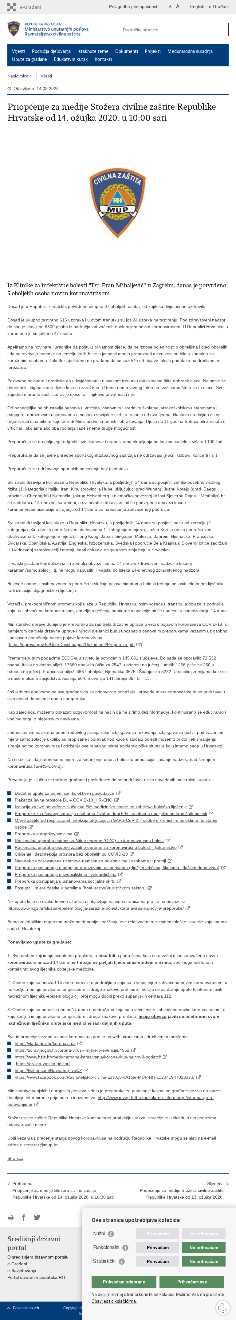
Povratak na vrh (26, 1308)
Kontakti (103, 59)
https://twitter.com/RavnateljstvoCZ (48, 1070)
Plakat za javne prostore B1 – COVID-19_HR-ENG (63, 800)
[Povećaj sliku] (118, 201)
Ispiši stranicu (10, 1217)
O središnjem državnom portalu (38, 1257)
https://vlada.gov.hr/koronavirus (45, 1043)
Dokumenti (126, 51)
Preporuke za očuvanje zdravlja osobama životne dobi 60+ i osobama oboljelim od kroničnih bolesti (111, 813)
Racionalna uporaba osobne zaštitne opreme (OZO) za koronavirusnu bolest (89, 840)
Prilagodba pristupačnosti (133, 6)
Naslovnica (18, 75)
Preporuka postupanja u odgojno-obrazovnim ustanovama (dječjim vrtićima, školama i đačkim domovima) (117, 867)
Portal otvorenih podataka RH (36, 1277)
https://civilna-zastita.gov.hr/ (43, 1063)
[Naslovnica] (62, 29)
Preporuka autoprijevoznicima (44, 833)
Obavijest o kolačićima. (114, 1301)
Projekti (153, 51)
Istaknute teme (92, 51)
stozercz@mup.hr (40, 1144)
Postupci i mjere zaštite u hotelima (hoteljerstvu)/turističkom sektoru (80, 887)
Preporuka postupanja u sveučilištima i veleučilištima (65, 874)
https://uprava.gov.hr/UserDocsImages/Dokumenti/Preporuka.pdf (72, 644)
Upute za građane (29, 59)
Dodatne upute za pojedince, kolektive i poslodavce (64, 793)
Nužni (99, 1233)
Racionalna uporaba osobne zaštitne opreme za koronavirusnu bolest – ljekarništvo (96, 847)
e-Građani (219, 6)
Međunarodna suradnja (190, 51)
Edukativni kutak (71, 59)
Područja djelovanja (51, 51)
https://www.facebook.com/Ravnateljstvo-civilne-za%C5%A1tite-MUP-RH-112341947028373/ (105, 1077)
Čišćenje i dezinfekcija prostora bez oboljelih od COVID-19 (71, 854)
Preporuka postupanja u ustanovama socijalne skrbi (65, 881)
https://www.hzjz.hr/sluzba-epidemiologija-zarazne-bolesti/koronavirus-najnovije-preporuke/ (95, 908)
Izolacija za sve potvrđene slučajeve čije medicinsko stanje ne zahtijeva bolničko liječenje (101, 806)
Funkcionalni (106, 1247)
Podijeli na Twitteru (37, 1217)
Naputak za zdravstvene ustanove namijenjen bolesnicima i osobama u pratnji (90, 860)
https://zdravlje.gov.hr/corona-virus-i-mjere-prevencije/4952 (72, 1050)
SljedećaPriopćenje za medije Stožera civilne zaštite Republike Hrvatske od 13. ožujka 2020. (182, 1190)
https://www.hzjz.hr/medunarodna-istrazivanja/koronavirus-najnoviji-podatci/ (88, 1056)
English (197, 6)
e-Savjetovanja (21, 1270)
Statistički (104, 1261)
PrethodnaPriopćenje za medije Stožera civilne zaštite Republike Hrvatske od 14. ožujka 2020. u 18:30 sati (63, 1190)
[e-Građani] (33, 7)
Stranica (15, 1158)
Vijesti (18, 51)
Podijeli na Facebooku (24, 1217)
